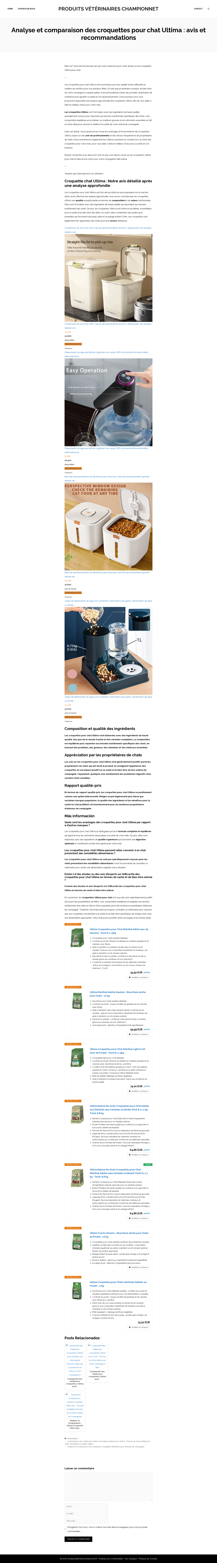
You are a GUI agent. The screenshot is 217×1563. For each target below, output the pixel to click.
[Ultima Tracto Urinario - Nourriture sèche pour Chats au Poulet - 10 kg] (77, 1241)
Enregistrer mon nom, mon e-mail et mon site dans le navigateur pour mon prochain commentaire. (107, 1529)
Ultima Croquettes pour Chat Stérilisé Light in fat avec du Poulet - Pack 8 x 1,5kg (117, 1051)
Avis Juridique (131, 1559)
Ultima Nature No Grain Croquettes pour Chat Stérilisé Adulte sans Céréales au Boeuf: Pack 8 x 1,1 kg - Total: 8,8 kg (119, 1173)
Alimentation (72, 1438)
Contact (198, 9)
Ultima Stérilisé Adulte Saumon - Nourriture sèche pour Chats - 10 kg (118, 994)
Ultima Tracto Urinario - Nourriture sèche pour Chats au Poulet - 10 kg (119, 1235)
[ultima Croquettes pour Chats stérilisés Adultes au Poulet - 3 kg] (77, 1290)
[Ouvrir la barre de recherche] (208, 9)
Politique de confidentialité (111, 1559)
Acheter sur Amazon (140, 977)
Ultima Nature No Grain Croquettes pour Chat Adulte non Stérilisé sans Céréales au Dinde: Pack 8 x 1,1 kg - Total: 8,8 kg (119, 1110)
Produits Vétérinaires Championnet (108, 9)
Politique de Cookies (148, 1559)
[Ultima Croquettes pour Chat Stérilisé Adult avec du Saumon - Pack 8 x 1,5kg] (77, 938)
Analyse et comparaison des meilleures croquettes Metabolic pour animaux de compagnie (105, 1447)
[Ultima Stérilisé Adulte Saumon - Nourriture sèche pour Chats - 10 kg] (77, 1000)
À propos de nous (26, 9)
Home (10, 9)
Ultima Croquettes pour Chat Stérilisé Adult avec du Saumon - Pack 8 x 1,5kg (119, 931)
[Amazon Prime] (146, 972)
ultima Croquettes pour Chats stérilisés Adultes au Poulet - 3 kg (118, 1284)
